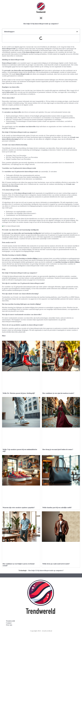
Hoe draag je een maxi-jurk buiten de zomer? (57, 449)
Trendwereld (10, 621)
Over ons (9, 625)
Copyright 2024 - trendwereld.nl (41, 631)
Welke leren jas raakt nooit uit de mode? (56, 564)
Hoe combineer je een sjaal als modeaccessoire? (58, 393)
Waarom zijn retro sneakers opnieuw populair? (19, 507)
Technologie (22, 570)
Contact (8, 623)
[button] (41, 18)
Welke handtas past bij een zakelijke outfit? (57, 507)
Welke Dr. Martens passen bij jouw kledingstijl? (19, 393)
